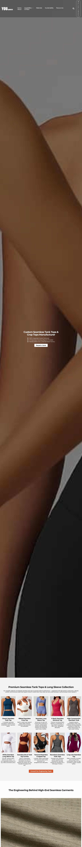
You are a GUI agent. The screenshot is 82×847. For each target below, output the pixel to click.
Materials (39, 8)
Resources (59, 8)
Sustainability (49, 8)
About (19, 9)
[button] (32, 8)
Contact (26, 9)
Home (19, 8)
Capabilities (28, 8)
